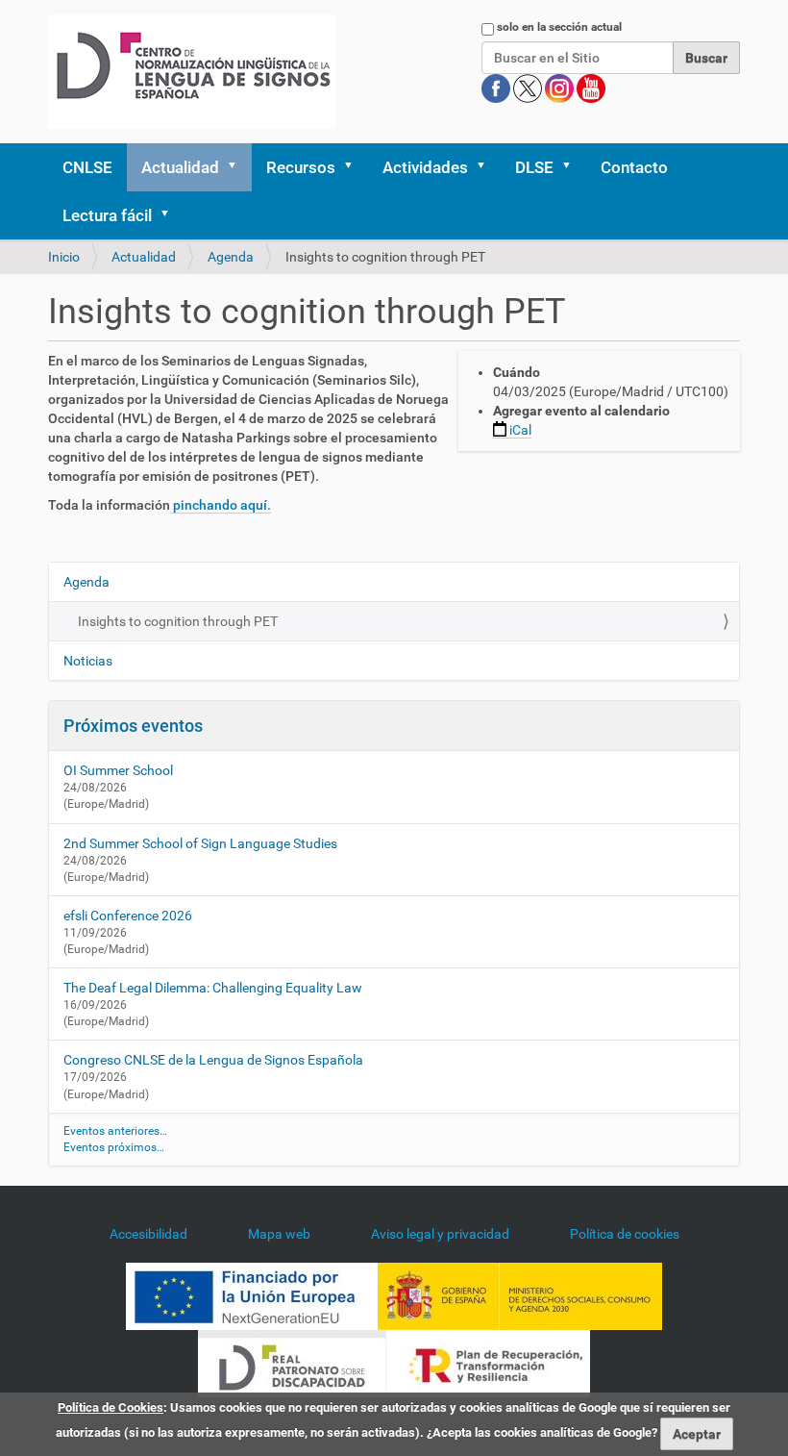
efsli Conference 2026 (127, 915)
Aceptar (697, 1434)
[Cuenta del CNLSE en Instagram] (561, 87)
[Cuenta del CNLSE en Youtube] (591, 87)
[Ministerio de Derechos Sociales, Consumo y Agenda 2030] (520, 1295)
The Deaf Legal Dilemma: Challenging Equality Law (212, 987)
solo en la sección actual (559, 27)
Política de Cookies (110, 1407)
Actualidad (180, 167)
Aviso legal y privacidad (440, 1234)
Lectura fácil (107, 215)
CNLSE (87, 167)
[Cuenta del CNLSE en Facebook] (497, 87)
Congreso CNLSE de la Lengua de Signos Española (213, 1059)
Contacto (634, 167)
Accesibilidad (148, 1234)
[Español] (191, 71)
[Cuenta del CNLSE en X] (529, 87)
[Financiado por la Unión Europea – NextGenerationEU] (252, 1295)
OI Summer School (118, 770)
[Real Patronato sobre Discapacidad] (292, 1362)
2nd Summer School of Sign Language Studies (200, 843)
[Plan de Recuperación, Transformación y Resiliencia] (488, 1362)
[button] (238, 167)
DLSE (534, 167)
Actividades (425, 167)
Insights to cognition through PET (178, 621)
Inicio (64, 256)
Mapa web (279, 1234)
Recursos (300, 167)
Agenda (231, 256)
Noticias (87, 660)
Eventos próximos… (113, 1147)
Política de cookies (624, 1234)
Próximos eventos (133, 725)
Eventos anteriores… (115, 1131)
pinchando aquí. (220, 505)
